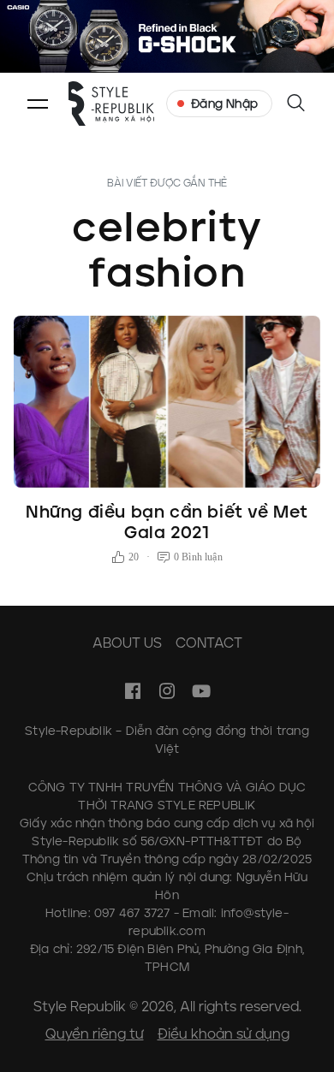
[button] (37, 103)
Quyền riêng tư (94, 1034)
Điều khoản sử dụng (223, 1034)
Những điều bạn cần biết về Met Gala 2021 (167, 522)
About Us (127, 643)
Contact (209, 643)
